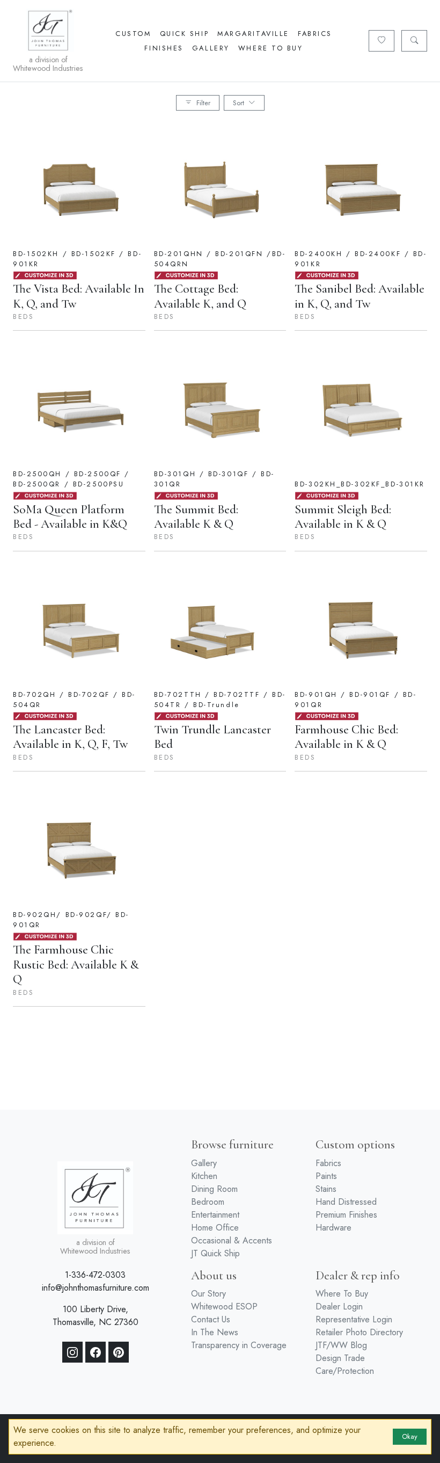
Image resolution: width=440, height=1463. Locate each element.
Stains (326, 1189)
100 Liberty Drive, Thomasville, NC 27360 (95, 1315)
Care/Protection (345, 1371)
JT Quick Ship (215, 1253)
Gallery (211, 48)
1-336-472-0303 (95, 1275)
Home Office (215, 1227)
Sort (238, 103)
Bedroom (207, 1202)
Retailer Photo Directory (359, 1332)
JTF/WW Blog (341, 1345)
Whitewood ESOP (224, 1306)
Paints (326, 1176)
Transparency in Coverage (239, 1345)
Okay (409, 1436)
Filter (203, 103)
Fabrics (315, 33)
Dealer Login (339, 1306)
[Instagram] (72, 1352)
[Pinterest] (118, 1352)
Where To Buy (270, 48)
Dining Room (214, 1189)
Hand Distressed (346, 1202)
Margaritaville (253, 33)
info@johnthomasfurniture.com (95, 1288)
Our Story (208, 1293)
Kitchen (204, 1176)
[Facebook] (95, 1352)
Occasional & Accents (231, 1240)
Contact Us (210, 1319)
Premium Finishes (346, 1215)
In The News (214, 1332)
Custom (133, 33)
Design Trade (340, 1358)
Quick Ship (184, 33)
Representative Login (354, 1319)
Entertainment (215, 1215)
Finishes (163, 48)
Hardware (333, 1227)
